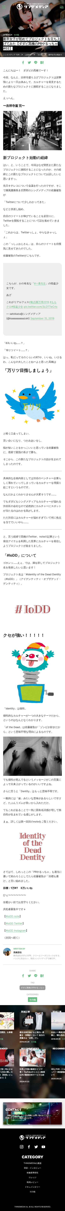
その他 (32, 999)
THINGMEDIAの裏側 (32, 1163)
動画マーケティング (31, 1083)
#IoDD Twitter (14, 923)
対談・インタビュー (32, 1168)
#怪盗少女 (17, 306)
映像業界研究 (32, 1172)
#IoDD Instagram (16, 930)
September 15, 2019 (42, 318)
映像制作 (56, 1080)
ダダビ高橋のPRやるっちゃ (32, 987)
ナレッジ (32, 1177)
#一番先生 (40, 283)
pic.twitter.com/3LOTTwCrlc (40, 306)
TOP (11, 55)
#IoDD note (12, 916)
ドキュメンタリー (32, 1187)
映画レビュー (32, 1182)
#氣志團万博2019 (39, 302)
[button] (11, 1020)
